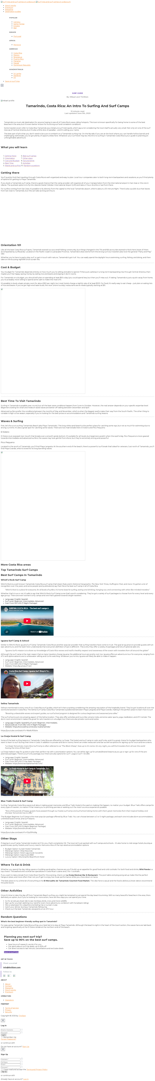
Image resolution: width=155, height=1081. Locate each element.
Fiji (14, 78)
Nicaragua (17, 57)
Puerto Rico (18, 59)
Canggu (16, 22)
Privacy (8, 1010)
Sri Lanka (17, 74)
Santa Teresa (18, 24)
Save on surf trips (12, 81)
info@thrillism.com (12, 967)
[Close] (3, 1020)
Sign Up (26, 1047)
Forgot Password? (8, 1039)
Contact (8, 986)
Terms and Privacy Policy (36, 1070)
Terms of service (12, 1008)
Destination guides (13, 12)
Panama (16, 61)
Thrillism (22, 1016)
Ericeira (16, 26)
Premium (9, 8)
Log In (26, 1079)
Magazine (9, 10)
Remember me (9, 1037)
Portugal (17, 36)
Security (8, 1012)
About (7, 984)
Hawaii (16, 63)
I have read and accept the (25, 1070)
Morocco (17, 45)
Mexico (16, 55)
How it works (10, 6)
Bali (15, 28)
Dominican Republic (22, 65)
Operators (9, 1000)
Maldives (17, 76)
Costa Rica (17, 53)
